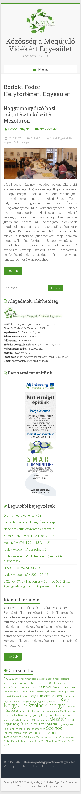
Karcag (26, 711)
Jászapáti (71, 706)
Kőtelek (35, 720)
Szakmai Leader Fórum (17, 728)
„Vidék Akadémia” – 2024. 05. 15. (26, 575)
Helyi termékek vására (45, 696)
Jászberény (12, 711)
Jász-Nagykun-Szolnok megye (37, 703)
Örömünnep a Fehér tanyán (22, 515)
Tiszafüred (51, 733)
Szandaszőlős (38, 729)
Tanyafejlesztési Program (18, 732)
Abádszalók (11, 678)
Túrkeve (31, 737)
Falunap (32, 687)
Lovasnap (44, 720)
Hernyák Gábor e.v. (57, 766)
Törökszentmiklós (15, 737)
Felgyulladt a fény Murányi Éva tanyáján (30, 522)
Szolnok (54, 728)
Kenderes (36, 711)
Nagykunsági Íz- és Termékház (24, 724)
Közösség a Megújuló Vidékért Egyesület (40, 44)
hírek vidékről (49, 129)
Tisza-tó (38, 733)
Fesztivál (44, 687)
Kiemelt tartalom (22, 599)
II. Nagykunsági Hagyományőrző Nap (38, 701)
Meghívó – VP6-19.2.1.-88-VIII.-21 (27, 543)
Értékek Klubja (10, 741)
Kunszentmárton (50, 711)
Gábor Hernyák (18, 129)
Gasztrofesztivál (63, 687)
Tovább (12, 656)
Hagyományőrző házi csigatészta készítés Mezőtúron (30, 114)
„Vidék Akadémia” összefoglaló (25, 549)
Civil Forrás (55, 683)
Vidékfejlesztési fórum (47, 737)
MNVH (71, 719)
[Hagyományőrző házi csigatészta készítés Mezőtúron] (40, 150)
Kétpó (14, 715)
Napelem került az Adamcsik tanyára (29, 529)
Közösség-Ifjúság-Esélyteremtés (38, 715)
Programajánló (65, 724)
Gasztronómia (11, 691)
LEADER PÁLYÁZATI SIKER (22, 568)
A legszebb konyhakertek (34, 683)
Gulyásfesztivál (27, 691)
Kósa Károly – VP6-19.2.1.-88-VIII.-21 (30, 536)
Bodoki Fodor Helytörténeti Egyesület (49, 138)
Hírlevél (16, 701)
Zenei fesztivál (67, 737)
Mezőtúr (58, 719)
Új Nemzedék (25, 741)
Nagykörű (51, 724)
